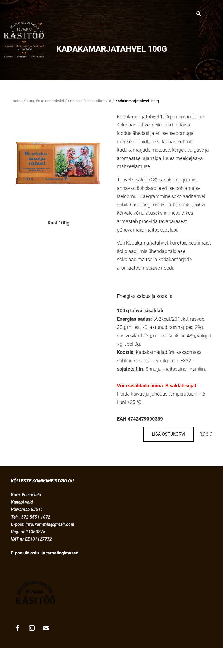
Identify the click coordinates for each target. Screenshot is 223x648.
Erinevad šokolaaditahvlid (89, 101)
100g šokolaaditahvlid (45, 101)
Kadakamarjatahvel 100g (137, 101)
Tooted (17, 101)
